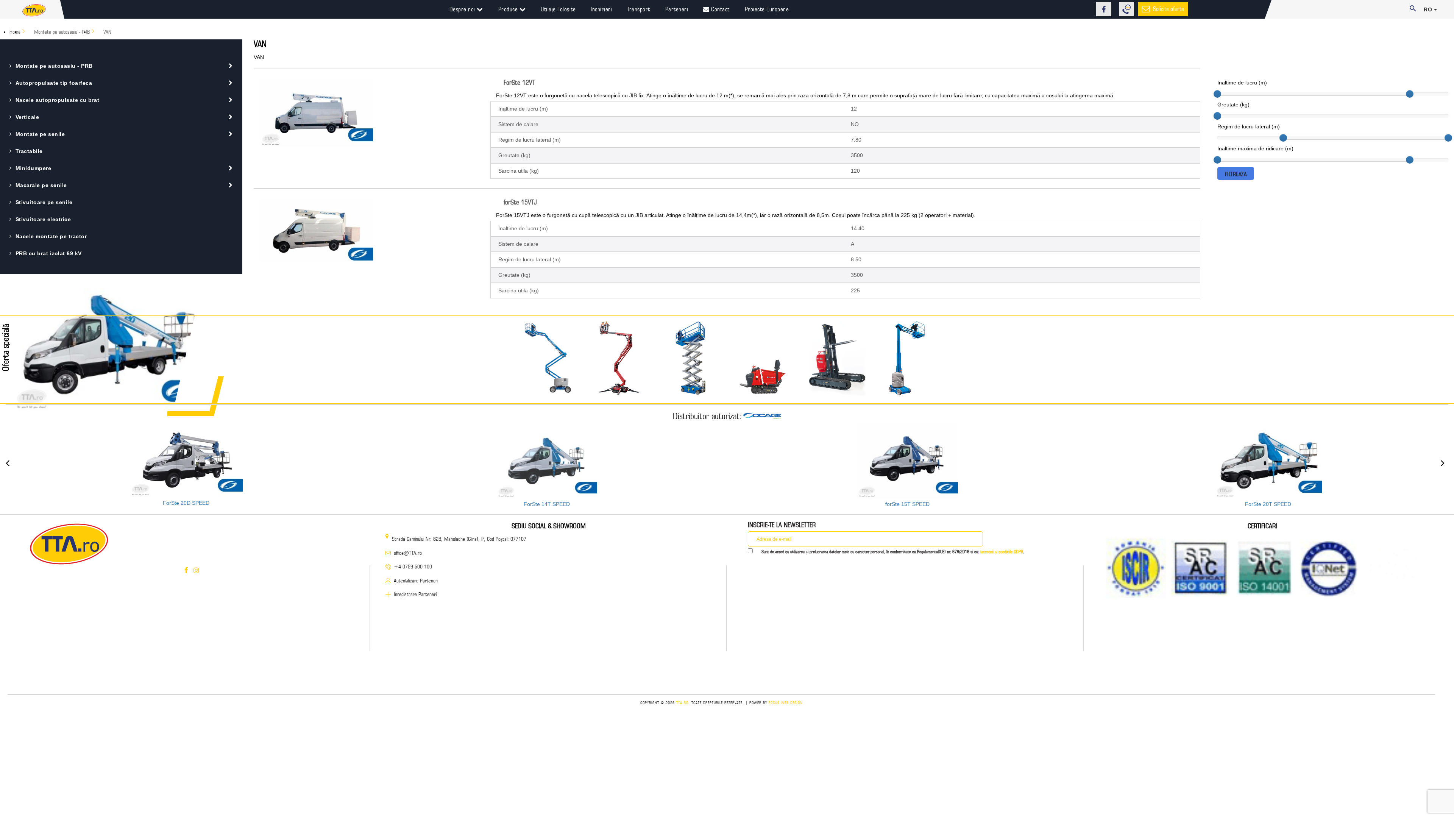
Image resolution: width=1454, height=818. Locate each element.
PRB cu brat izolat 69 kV (49, 253)
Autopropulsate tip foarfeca (54, 83)
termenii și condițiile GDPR (1001, 551)
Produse (509, 9)
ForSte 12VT (519, 82)
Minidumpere (33, 168)
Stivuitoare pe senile (44, 202)
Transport (638, 9)
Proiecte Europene (767, 9)
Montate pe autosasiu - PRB (54, 66)
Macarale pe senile (41, 185)
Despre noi (463, 9)
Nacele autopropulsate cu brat (57, 100)
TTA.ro (682, 702)
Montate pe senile (40, 134)
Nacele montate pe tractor (51, 236)
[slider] (1217, 94)
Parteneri (676, 9)
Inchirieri (601, 9)
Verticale (27, 117)
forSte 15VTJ (520, 202)
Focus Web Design (786, 702)
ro (1429, 9)
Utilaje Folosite (558, 9)
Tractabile (29, 151)
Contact (720, 9)
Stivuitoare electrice (43, 219)
